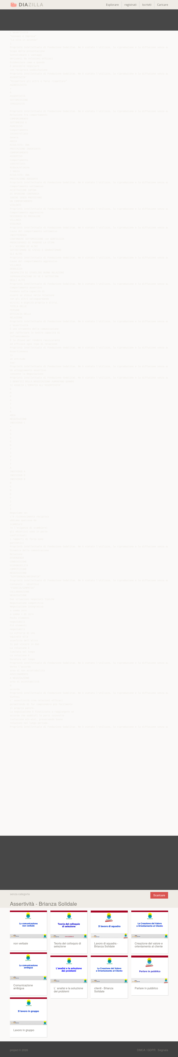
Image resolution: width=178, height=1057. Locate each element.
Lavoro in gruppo (23, 1030)
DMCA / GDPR (146, 1050)
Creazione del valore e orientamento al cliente (149, 944)
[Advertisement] (89, 20)
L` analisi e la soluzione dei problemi (68, 989)
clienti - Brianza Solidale (103, 989)
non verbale (20, 943)
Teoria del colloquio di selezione (67, 944)
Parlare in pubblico (146, 988)
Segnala (163, 1050)
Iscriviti (146, 5)
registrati (130, 5)
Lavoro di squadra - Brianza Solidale (106, 944)
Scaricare (159, 895)
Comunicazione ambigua (23, 986)
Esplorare (112, 5)
